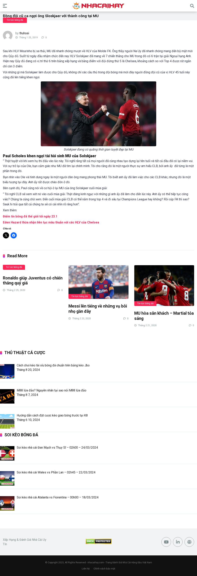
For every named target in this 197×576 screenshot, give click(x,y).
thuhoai (24, 33)
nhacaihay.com (96, 562)
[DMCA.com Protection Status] (99, 543)
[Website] (189, 542)
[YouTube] (166, 542)
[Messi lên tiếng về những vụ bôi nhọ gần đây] (98, 282)
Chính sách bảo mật (104, 568)
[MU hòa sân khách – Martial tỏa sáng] (164, 285)
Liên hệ (86, 568)
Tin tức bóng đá (15, 20)
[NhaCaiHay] (98, 5)
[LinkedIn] (178, 542)
